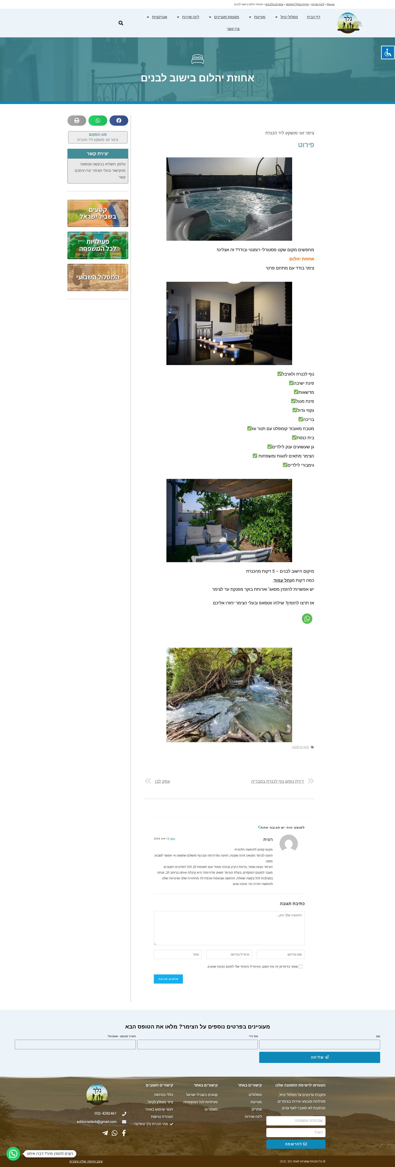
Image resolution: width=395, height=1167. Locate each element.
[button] (120, 23)
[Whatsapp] (114, 1133)
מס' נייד (253, 1036)
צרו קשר (233, 29)
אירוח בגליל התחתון (297, 4)
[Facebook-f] (124, 1133)
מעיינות (259, 17)
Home (331, 4)
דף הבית (313, 17)
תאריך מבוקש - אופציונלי (122, 1036)
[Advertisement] (97, 375)
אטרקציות (159, 17)
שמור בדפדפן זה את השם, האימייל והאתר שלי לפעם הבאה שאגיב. (252, 966)
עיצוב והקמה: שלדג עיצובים (86, 1161)
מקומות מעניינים (226, 17)
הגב (172, 838)
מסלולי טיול (289, 17)
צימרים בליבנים (274, 4)
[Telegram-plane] (105, 1133)
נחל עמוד (282, 580)
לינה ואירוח (317, 4)
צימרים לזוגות (300, 747)
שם (378, 1036)
